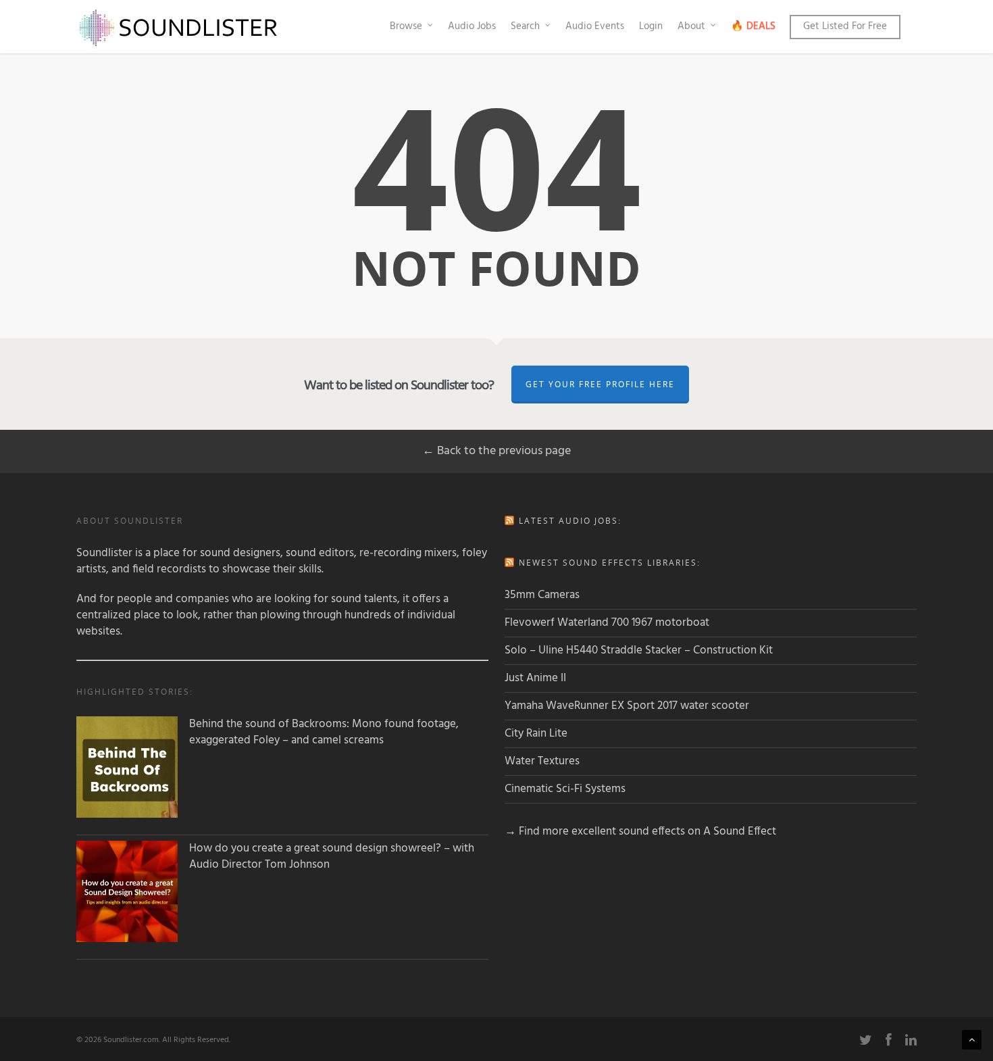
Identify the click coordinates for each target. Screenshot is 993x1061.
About (691, 26)
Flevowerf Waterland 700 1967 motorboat (607, 623)
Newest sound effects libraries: (610, 562)
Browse (406, 26)
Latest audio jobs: (570, 520)
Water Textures (542, 761)
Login (651, 26)
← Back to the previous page (496, 451)
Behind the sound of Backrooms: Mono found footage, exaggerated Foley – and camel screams (324, 732)
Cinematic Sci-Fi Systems (565, 789)
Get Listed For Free (845, 26)
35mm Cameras (542, 595)
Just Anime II (535, 678)
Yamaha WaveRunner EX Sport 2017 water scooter (627, 706)
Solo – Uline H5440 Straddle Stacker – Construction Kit (639, 650)
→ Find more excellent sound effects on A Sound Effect (640, 831)
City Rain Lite (536, 733)
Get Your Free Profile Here (600, 384)
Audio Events (594, 26)
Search (525, 26)
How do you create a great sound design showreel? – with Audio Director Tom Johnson (331, 857)
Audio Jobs (472, 26)
